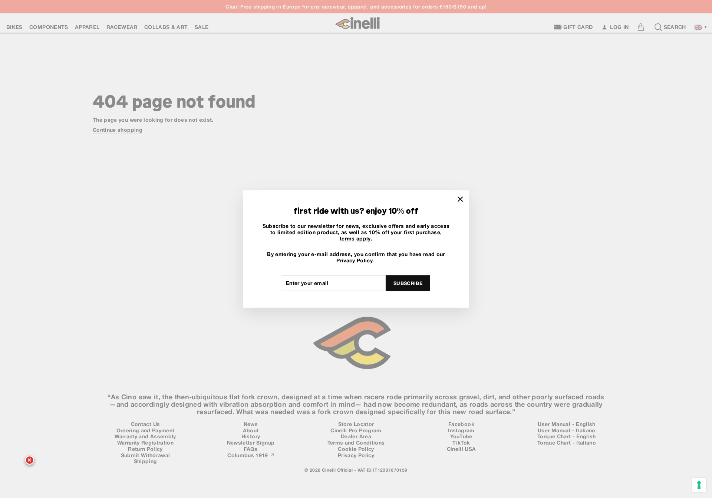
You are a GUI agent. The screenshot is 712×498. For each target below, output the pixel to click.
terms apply (355, 239)
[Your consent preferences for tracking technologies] (699, 485)
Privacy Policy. (355, 260)
